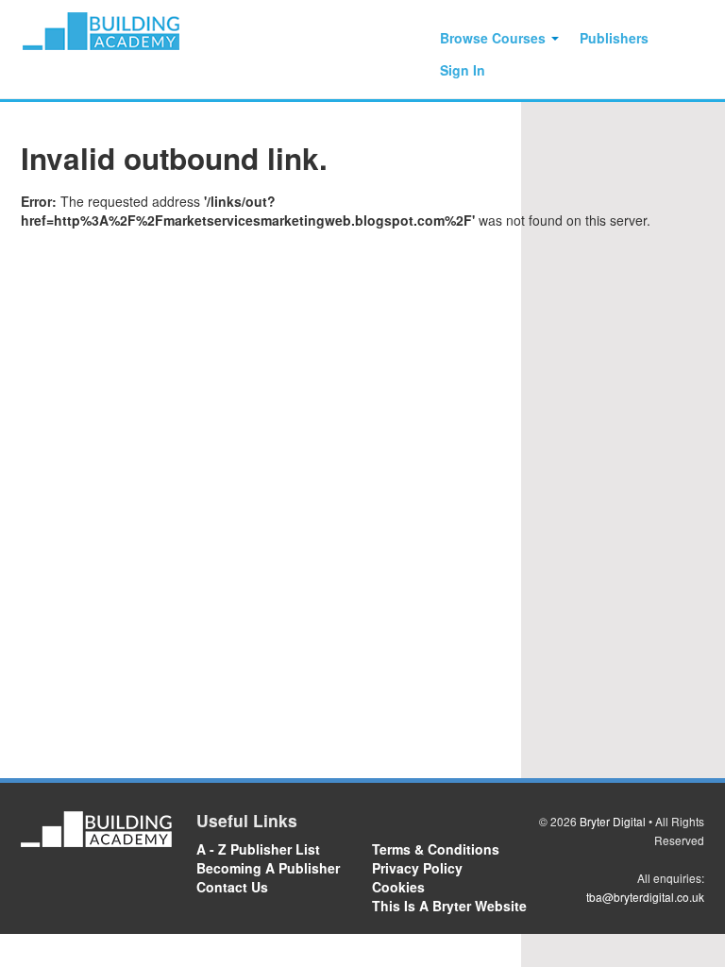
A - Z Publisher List (258, 849)
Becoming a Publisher (268, 867)
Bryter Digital (613, 821)
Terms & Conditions (435, 849)
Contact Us (232, 886)
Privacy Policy (417, 867)
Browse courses (494, 37)
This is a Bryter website (449, 905)
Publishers (614, 37)
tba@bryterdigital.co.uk (645, 897)
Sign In (462, 69)
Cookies (398, 886)
